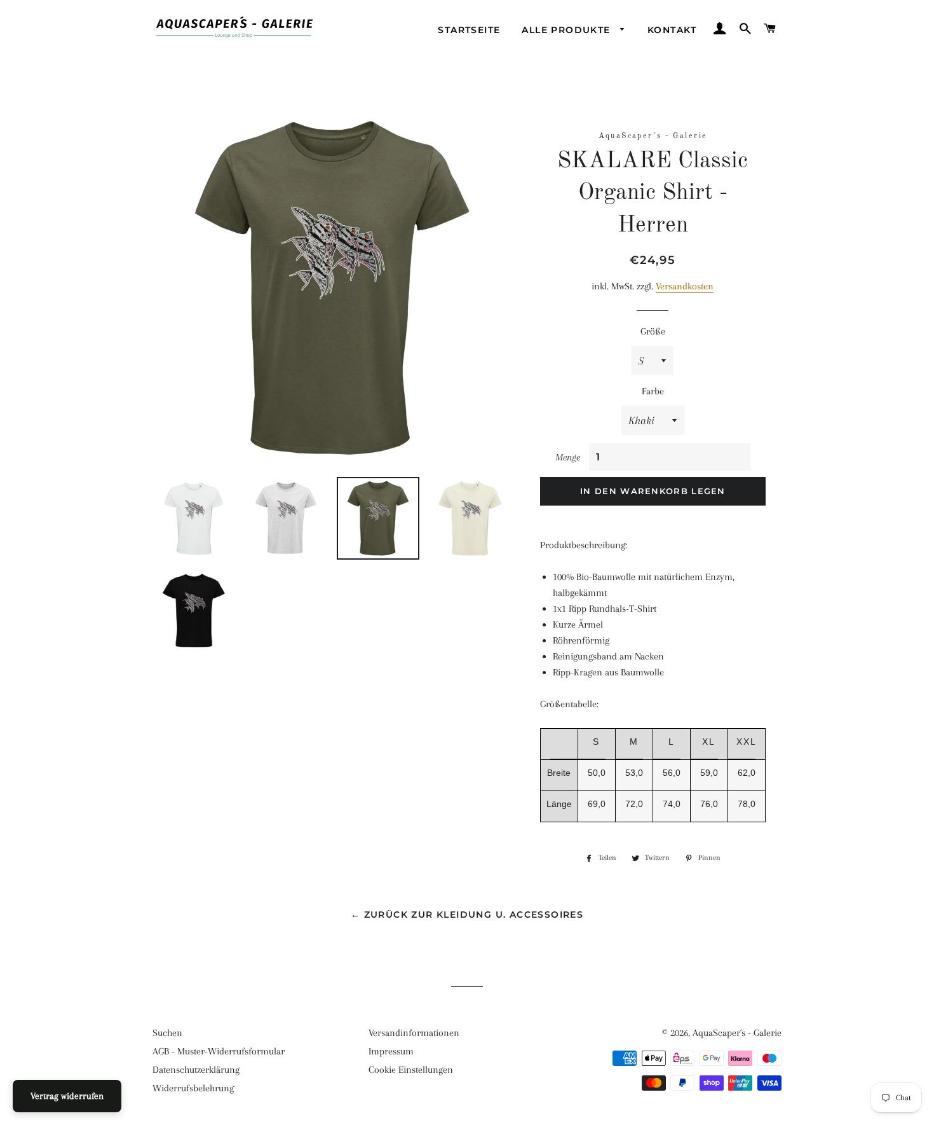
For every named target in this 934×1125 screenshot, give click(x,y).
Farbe (653, 391)
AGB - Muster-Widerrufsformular (218, 1051)
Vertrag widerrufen (67, 1096)
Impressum (391, 1051)
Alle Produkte (568, 30)
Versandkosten (685, 286)
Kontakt (672, 30)
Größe (652, 331)
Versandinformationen (414, 1033)
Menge (567, 457)
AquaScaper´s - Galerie (737, 1033)
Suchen (167, 1033)
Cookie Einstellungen (411, 1069)
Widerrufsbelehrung (193, 1088)
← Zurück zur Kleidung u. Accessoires (467, 914)
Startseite (469, 30)
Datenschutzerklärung (196, 1069)
